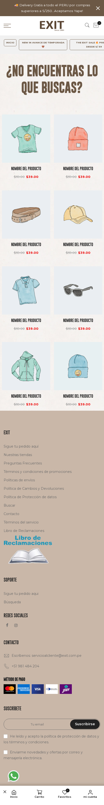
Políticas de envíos (19, 480)
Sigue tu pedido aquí (21, 446)
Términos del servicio (21, 522)
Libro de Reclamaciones (24, 531)
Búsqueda (12, 602)
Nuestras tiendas (18, 455)
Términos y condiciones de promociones (38, 472)
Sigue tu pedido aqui (21, 593)
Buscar (9, 505)
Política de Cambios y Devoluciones (34, 488)
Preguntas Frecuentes (23, 463)
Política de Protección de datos (30, 497)
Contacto (11, 514)
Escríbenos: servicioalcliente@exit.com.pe (47, 655)
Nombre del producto (26, 168)
